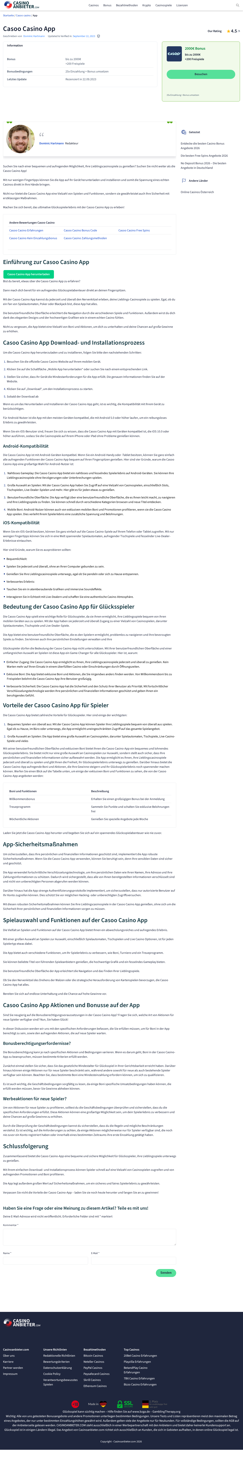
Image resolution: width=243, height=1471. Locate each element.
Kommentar (10, 1225)
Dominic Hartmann (34, 36)
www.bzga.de (141, 1412)
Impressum (10, 1374)
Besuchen (201, 74)
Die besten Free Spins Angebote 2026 (204, 156)
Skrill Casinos (92, 1380)
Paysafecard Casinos (97, 1374)
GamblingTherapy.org (166, 1412)
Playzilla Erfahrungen (137, 1362)
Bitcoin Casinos (93, 1356)
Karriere (8, 1362)
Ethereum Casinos (95, 1386)
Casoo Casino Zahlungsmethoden (85, 238)
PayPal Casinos (93, 1368)
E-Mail (95, 1253)
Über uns (9, 1356)
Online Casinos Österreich (197, 192)
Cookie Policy (51, 1374)
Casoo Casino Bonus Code (80, 230)
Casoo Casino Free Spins (134, 230)
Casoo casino (23, 15)
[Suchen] (237, 5)
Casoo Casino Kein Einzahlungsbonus (33, 238)
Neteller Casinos (94, 1362)
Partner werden (13, 1368)
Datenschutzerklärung (57, 1368)
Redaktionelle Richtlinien (59, 1356)
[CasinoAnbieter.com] (22, 5)
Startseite (8, 15)
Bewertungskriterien (56, 1362)
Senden (166, 1272)
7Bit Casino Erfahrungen (139, 1378)
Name (7, 1253)
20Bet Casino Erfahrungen (140, 1356)
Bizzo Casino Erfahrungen (140, 1384)
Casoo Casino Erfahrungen (26, 230)
